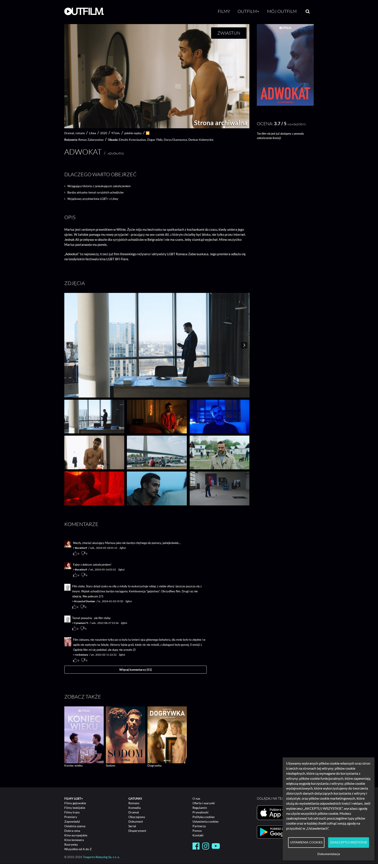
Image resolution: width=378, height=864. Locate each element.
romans (80, 133)
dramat (69, 133)
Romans (133, 803)
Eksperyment (137, 830)
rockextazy (81, 654)
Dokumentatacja (328, 854)
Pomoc (197, 830)
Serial (132, 826)
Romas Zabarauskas (91, 139)
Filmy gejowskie (75, 803)
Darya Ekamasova (175, 139)
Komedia (134, 807)
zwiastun (228, 33)
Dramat (133, 812)
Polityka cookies (203, 817)
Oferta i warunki (203, 803)
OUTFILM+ (248, 11)
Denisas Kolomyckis (201, 139)
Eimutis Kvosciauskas (132, 139)
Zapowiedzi (72, 821)
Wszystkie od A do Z (78, 849)
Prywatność (200, 812)
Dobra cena (72, 830)
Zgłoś (122, 547)
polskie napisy (133, 133)
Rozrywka (71, 844)
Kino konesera (74, 840)
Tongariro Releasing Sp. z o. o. (101, 857)
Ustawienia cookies (205, 821)
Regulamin (199, 807)
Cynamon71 (81, 623)
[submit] (307, 11)
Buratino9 (81, 547)
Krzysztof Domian (84, 601)
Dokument (135, 821)
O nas (196, 798)
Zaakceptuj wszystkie (348, 842)
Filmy (224, 11)
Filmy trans (72, 812)
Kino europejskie (75, 835)
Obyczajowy (136, 817)
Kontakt (197, 835)
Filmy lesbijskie (74, 807)
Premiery (70, 817)
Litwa (92, 133)
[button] (285, 104)
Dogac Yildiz (155, 139)
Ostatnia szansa (74, 826)
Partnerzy (199, 826)
